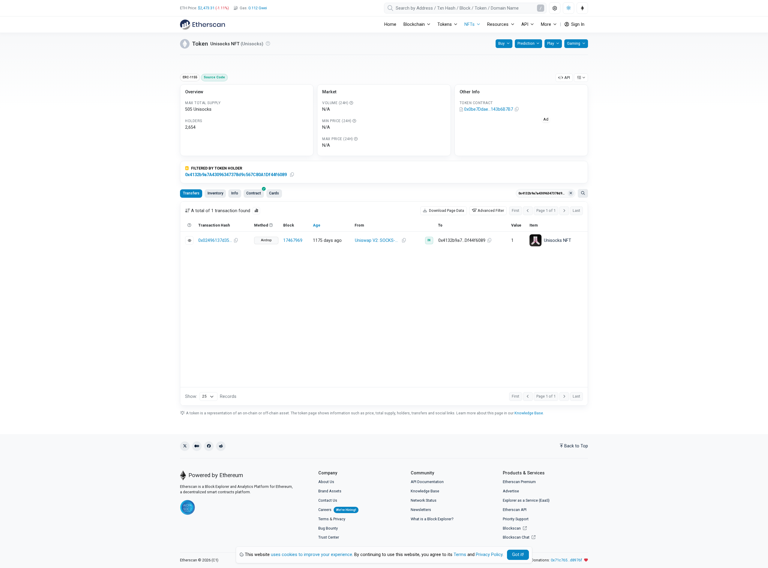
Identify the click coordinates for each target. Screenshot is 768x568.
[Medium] (197, 446)
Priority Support (516, 519)
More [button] (546, 24)
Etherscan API (514, 509)
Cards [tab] (274, 193)
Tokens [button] (444, 24)
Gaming (573, 43)
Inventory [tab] (215, 193)
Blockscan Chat (516, 537)
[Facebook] (209, 446)
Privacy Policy (489, 554)
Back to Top (576, 446)
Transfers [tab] (191, 193)
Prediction (526, 43)
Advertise (511, 491)
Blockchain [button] (414, 24)
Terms (323, 519)
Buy (501, 43)
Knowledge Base (528, 413)
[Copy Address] (517, 109)
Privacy (339, 519)
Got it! (518, 554)
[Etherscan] (202, 24)
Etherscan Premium (519, 481)
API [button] (524, 24)
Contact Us (327, 500)
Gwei (257, 8)
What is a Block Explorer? (432, 519)
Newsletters (421, 509)
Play (550, 43)
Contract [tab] (253, 193)
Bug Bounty (328, 528)
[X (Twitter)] (185, 446)
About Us (326, 481)
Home (390, 24)
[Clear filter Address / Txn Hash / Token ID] (571, 193)
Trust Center (328, 537)
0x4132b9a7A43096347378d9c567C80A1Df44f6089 (236, 174)
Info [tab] (234, 193)
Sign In (577, 24)
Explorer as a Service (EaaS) (526, 500)
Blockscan (512, 528)
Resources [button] (497, 24)
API (567, 77)
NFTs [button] (469, 24)
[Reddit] (221, 446)
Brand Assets (329, 491)
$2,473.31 (206, 8)
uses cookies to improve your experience (311, 554)
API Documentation (427, 481)
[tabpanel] (384, 303)
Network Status (423, 500)
